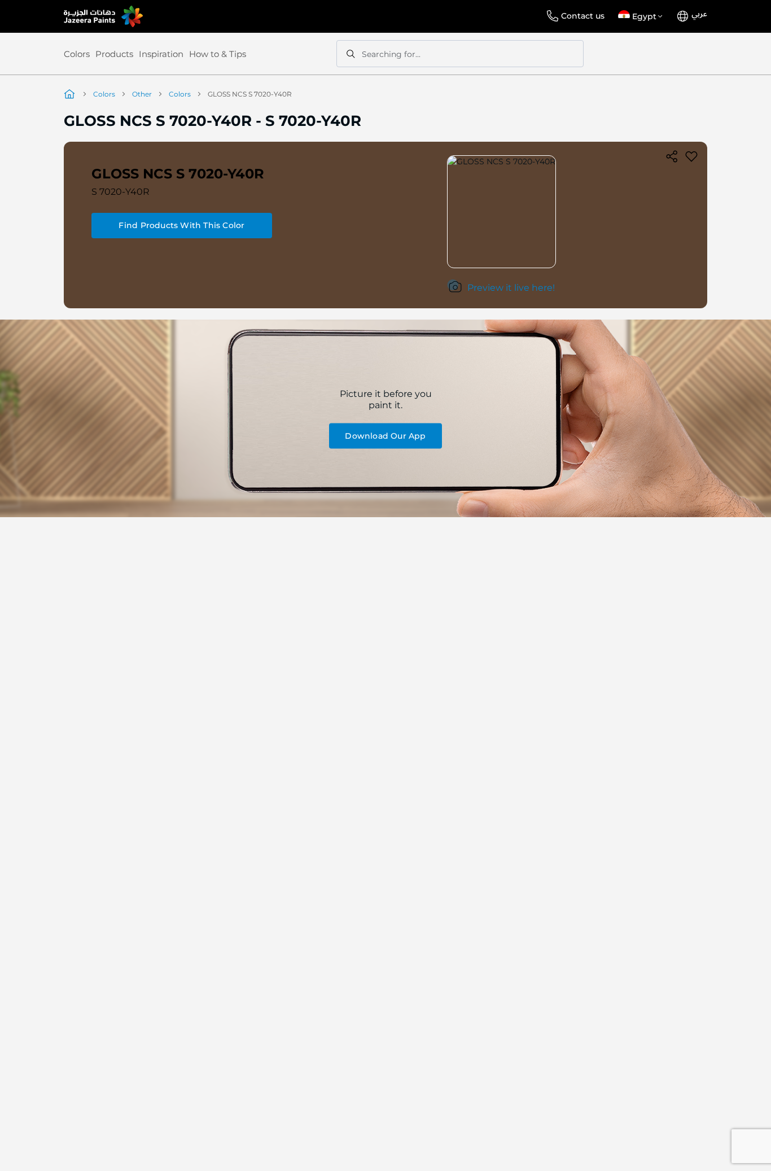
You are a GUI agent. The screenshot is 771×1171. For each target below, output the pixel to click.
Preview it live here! (511, 287)
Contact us (582, 16)
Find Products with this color (181, 225)
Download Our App (385, 435)
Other (142, 94)
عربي (699, 14)
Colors (77, 54)
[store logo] (103, 16)
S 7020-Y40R (120, 191)
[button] (642, 16)
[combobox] (460, 53)
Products (114, 54)
